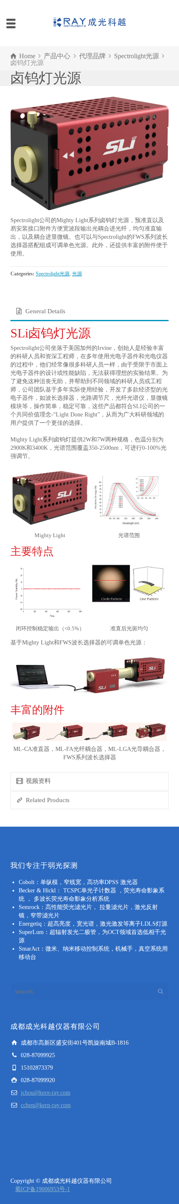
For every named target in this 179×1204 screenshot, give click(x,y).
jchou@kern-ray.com (45, 1093)
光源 (77, 274)
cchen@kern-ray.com (46, 1105)
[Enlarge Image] (89, 153)
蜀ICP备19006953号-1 (42, 1189)
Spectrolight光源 (53, 274)
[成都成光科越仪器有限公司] (89, 23)
